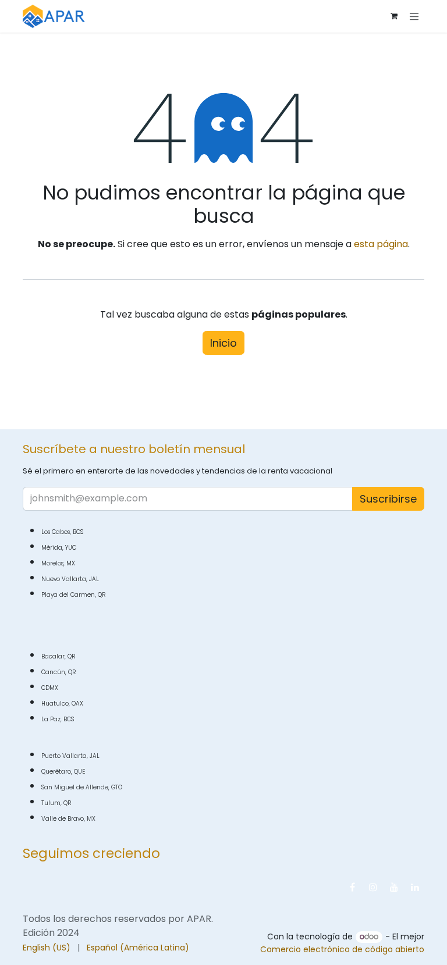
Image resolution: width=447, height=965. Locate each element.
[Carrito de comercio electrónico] (394, 16)
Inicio (223, 343)
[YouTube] (394, 887)
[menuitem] (46, 948)
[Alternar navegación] (414, 16)
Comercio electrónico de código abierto (342, 949)
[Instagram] (373, 887)
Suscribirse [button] (388, 499)
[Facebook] (352, 887)
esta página (381, 244)
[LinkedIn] (415, 887)
